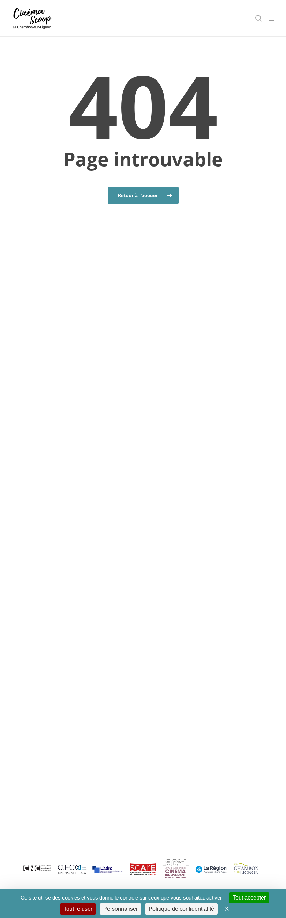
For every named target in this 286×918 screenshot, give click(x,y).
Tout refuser (77, 909)
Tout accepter (249, 898)
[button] (272, 18)
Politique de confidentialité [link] (181, 909)
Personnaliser (120, 909)
